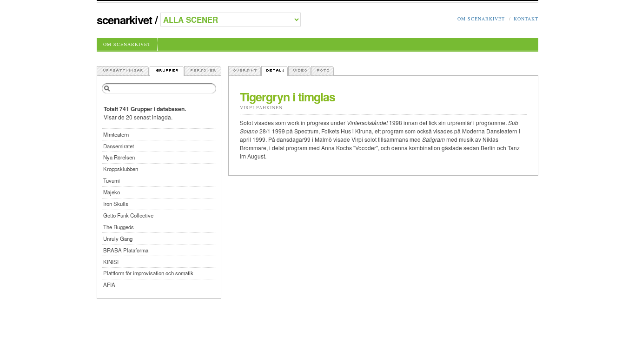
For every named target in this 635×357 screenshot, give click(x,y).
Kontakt (526, 18)
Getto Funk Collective (128, 215)
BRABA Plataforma (125, 250)
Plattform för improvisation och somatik (148, 273)
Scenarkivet (124, 19)
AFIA (109, 284)
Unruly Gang (117, 238)
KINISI (111, 261)
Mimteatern (116, 134)
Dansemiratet (118, 146)
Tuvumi (111, 180)
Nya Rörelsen (119, 157)
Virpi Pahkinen (261, 107)
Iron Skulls (115, 203)
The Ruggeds (118, 227)
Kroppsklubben (120, 168)
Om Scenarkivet (481, 18)
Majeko (111, 192)
